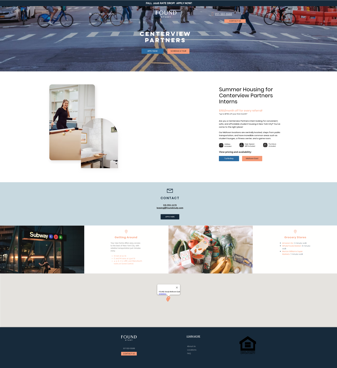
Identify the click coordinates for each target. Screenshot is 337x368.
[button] (90, 14)
